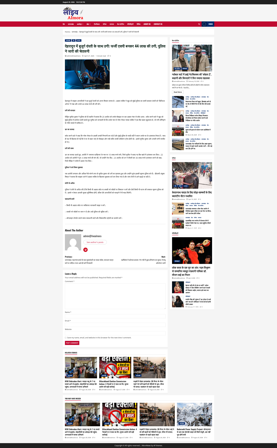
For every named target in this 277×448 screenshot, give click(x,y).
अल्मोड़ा (79, 24)
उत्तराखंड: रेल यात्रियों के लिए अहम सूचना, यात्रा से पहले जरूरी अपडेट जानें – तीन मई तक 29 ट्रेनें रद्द (178, 144)
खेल (88, 24)
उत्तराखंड (71, 24)
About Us (147, 24)
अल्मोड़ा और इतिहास (195, 96)
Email (68, 321)
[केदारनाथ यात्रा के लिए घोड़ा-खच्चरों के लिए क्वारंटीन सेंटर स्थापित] (192, 175)
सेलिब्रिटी (130, 24)
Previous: (89, 259)
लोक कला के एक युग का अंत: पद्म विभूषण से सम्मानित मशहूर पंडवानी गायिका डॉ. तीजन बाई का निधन (191, 270)
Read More (179, 92)
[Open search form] (199, 24)
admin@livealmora (74, 56)
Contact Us (158, 24)
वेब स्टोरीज (120, 24)
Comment (69, 281)
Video (211, 24)
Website (68, 329)
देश (64, 24)
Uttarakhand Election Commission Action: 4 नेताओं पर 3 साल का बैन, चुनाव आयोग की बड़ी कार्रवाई (113, 384)
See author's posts (95, 242)
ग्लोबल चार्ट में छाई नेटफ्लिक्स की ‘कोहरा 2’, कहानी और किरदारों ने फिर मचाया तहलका (191, 76)
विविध (138, 24)
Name (68, 312)
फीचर (104, 24)
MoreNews (146, 445)
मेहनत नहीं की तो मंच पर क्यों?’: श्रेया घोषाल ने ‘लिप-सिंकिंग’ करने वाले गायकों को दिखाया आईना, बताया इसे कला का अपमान (178, 287)
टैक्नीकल (97, 24)
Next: (143, 259)
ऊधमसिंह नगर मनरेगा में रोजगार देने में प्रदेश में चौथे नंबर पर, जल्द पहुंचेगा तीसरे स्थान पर (178, 223)
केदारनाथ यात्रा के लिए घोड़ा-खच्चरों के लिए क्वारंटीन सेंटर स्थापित (192, 194)
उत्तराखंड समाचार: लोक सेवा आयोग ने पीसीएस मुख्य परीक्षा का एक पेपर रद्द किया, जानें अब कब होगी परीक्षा (178, 208)
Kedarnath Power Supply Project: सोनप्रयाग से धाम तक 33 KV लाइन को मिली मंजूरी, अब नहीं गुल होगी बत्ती (194, 432)
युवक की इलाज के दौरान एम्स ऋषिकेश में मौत (178, 130)
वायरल (112, 24)
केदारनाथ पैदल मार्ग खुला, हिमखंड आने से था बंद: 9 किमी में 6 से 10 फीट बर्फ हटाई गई (178, 102)
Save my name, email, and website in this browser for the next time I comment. (99, 337)
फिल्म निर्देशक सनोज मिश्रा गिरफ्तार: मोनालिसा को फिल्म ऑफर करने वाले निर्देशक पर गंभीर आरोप (178, 116)
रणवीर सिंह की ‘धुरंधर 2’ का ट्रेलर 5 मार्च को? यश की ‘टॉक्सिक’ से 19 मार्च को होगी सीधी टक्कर (178, 301)
